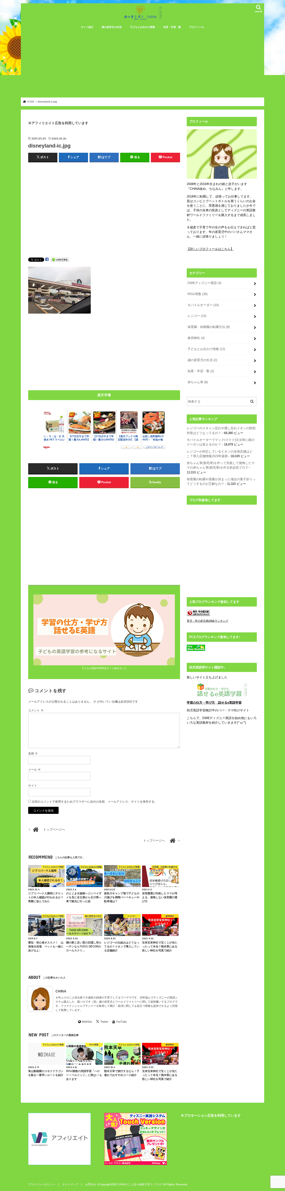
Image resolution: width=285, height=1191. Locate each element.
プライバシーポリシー (41, 1184)
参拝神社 (196, 338)
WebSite (87, 1021)
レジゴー (197, 316)
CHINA (60, 991)
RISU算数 (198, 294)
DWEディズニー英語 (204, 283)
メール (34, 769)
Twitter (104, 1021)
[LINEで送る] (60, 259)
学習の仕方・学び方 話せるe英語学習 (214, 702)
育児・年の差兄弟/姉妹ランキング (207, 620)
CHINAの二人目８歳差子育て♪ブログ (139, 1184)
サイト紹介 (87, 27)
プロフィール (196, 27)
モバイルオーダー (203, 305)
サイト (32, 785)
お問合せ (90, 1184)
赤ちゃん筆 (198, 382)
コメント (36, 710)
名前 (33, 753)
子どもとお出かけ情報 (142, 27)
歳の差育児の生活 (112, 27)
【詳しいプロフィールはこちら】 (210, 249)
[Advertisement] (142, 63)
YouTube (121, 1021)
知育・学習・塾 (172, 27)
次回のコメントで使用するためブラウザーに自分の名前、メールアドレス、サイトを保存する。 (94, 801)
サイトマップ (70, 1184)
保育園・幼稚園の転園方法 (209, 327)
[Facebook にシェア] (47, 259)
